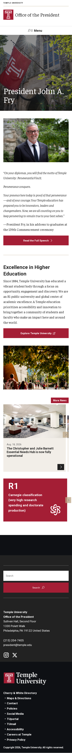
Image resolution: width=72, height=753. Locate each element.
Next (66, 435)
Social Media (15, 713)
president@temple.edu (17, 645)
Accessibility (15, 729)
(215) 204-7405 (13, 640)
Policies (12, 708)
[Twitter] (15, 655)
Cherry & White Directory (20, 693)
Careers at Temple (19, 734)
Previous (6, 435)
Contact (12, 703)
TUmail (11, 724)
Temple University (13, 3)
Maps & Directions (19, 698)
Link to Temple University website (25, 678)
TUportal (12, 719)
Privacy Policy (16, 739)
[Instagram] (6, 655)
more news (59, 400)
